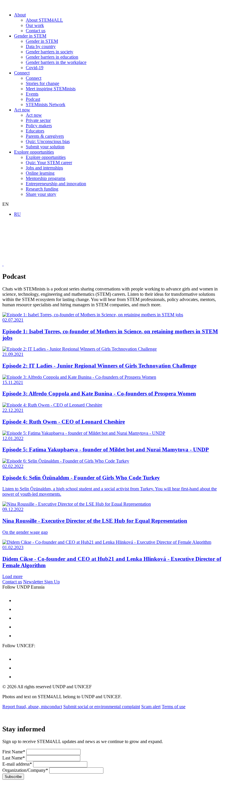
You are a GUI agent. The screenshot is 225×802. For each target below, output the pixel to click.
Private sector (38, 120)
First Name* (13, 751)
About (20, 14)
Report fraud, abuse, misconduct (32, 706)
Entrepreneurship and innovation (56, 183)
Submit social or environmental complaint (101, 706)
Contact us (35, 30)
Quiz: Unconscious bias (48, 141)
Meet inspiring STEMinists (51, 88)
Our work (35, 25)
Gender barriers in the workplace (56, 62)
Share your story (41, 194)
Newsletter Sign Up (41, 581)
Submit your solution (45, 146)
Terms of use (173, 706)
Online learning (40, 173)
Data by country (41, 46)
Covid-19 (34, 67)
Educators (35, 130)
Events (32, 93)
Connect (22, 72)
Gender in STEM (30, 35)
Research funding (42, 188)
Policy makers (39, 125)
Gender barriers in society (49, 51)
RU (17, 214)
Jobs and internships (44, 167)
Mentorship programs (45, 178)
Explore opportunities (34, 151)
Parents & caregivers (45, 136)
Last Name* (13, 757)
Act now (22, 109)
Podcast (33, 99)
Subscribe (13, 776)
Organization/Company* (25, 770)
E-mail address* (17, 764)
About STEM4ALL (44, 20)
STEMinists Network (45, 104)
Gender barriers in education (52, 57)
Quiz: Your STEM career (49, 162)
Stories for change (42, 83)
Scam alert (151, 706)
